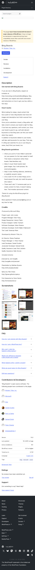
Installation (6, 68)
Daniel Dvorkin (9, 408)
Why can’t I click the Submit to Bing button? (9, 350)
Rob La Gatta (9, 413)
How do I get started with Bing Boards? (14, 339)
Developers (5, 521)
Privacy (4, 510)
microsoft (25, 459)
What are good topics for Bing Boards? (14, 368)
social (31, 459)
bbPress (5, 536)
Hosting (4, 507)
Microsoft (8, 396)
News (3, 504)
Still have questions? (8, 373)
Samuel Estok (9, 419)
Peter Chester (9, 425)
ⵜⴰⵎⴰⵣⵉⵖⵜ (9, 547)
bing (6, 402)
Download (6, 53)
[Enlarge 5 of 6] (31, 302)
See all (31, 477)
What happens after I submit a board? (13, 363)
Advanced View (7, 464)
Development (7, 73)
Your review (5, 477)
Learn (3, 515)
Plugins (20, 507)
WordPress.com (7, 530)
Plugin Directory (6, 7)
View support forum (8, 490)
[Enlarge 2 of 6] (14, 304)
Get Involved (22, 515)
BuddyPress (6, 539)
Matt (4, 533)
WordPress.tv (7, 524)
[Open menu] (32, 2)
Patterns (21, 510)
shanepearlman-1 (10, 431)
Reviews (6, 64)
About (3, 501)
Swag (21, 524)
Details (5, 59)
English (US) (30, 455)
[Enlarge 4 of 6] (31, 291)
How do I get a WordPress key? (12, 344)
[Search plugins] (19, 13)
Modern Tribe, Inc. (9, 48)
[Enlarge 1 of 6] (14, 291)
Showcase (21, 501)
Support (5, 77)
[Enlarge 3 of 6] (14, 322)
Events (20, 518)
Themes (20, 504)
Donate (21, 521)
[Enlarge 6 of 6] (31, 314)
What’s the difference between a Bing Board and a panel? (11, 356)
